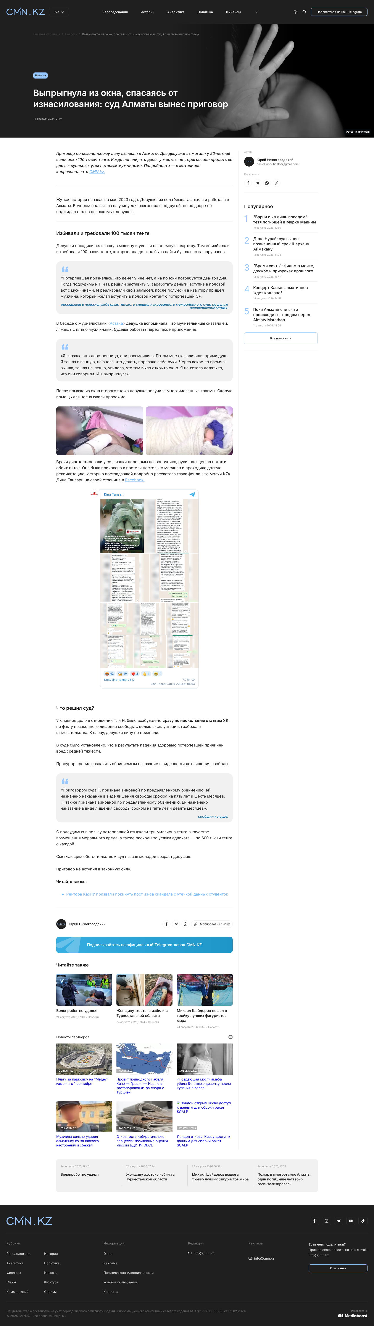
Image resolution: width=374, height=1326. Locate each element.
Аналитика (176, 12)
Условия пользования (120, 1282)
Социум (50, 1292)
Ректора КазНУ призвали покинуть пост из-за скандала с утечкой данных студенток (147, 894)
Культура (51, 1282)
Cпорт (11, 1282)
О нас (107, 1254)
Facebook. (135, 480)
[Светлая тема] (295, 12)
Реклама (110, 1263)
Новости (71, 34)
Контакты (110, 1292)
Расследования (115, 12)
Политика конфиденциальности (128, 1273)
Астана (116, 323)
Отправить (338, 1268)
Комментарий (17, 1292)
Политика (205, 12)
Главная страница (46, 34)
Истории (147, 12)
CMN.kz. (97, 171)
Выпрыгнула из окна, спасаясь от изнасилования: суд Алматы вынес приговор (140, 34)
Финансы (233, 12)
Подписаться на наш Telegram (339, 12)
